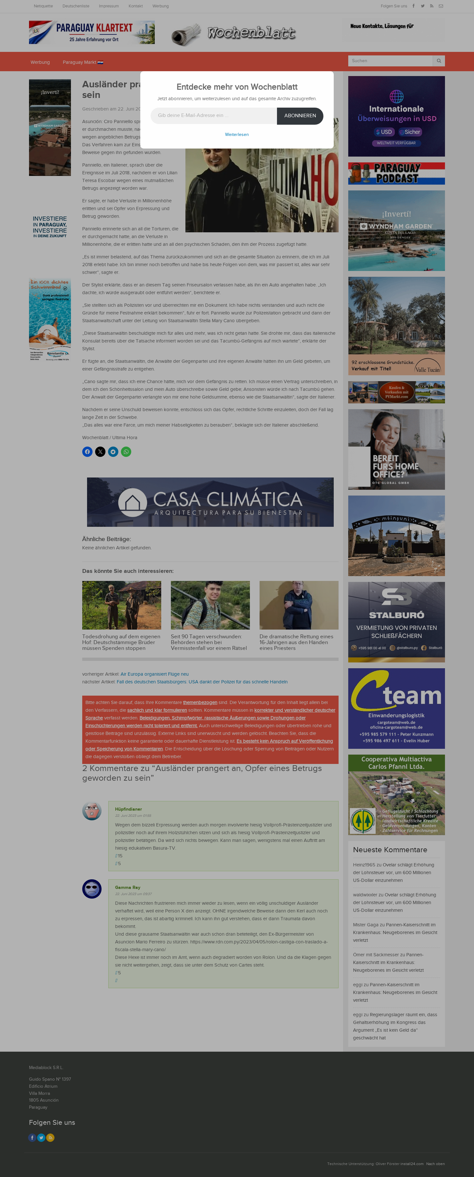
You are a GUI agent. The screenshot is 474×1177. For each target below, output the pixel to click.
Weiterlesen (237, 134)
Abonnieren (300, 116)
